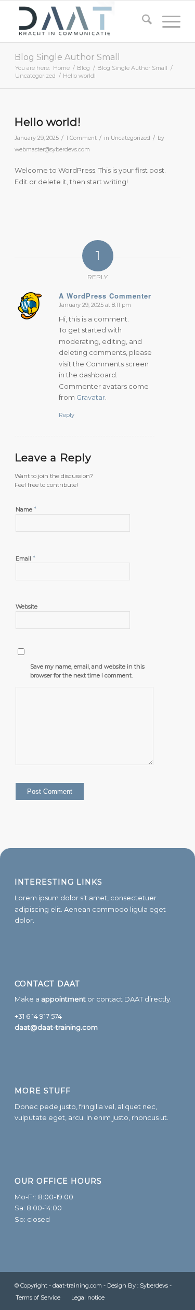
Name (26, 509)
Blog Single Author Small (67, 57)
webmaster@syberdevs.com (52, 149)
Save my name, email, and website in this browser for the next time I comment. (87, 671)
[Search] (142, 21)
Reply (66, 415)
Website (26, 606)
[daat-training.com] (81, 21)
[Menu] (166, 21)
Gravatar (90, 397)
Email (25, 558)
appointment (63, 999)
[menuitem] (142, 21)
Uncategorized (130, 138)
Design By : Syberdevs (138, 1285)
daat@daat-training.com (56, 1027)
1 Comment (81, 138)
